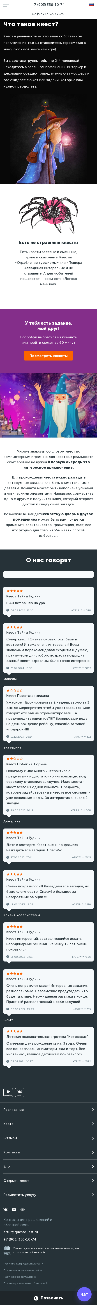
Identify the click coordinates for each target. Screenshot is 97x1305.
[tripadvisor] (23, 1210)
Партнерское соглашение (19, 1276)
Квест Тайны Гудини (23, 596)
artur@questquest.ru (20, 1232)
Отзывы (10, 1138)
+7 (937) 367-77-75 (48, 14)
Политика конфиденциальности (23, 1263)
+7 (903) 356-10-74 (48, 4)
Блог (7, 1166)
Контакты (11, 1152)
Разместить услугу (19, 1195)
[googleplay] (8, 1092)
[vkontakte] (5, 1210)
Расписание (13, 1110)
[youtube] (14, 1210)
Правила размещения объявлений (25, 1283)
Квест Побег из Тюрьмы (26, 764)
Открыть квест (16, 1180)
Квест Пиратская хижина (27, 695)
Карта (8, 1124)
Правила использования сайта (22, 1270)
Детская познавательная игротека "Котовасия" (47, 1037)
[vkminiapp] (19, 1092)
